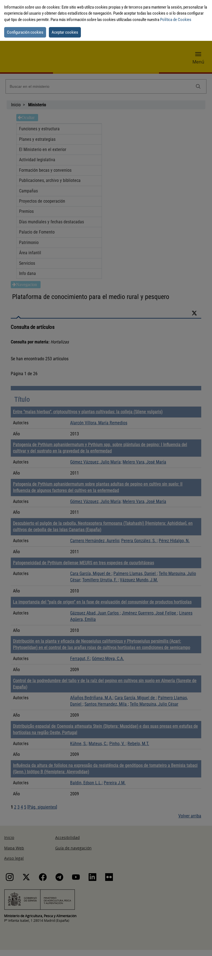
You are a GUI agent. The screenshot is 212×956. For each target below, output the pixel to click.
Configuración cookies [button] (25, 32)
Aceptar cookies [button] (65, 32)
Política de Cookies (175, 19)
